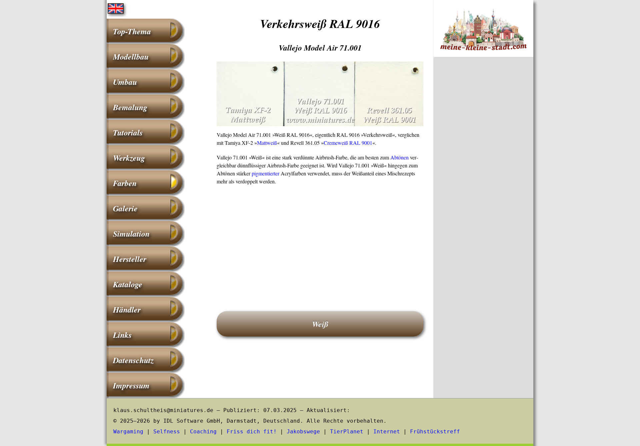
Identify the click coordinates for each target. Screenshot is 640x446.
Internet (386, 431)
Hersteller (129, 259)
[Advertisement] (320, 238)
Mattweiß (267, 142)
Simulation (131, 233)
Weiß (320, 324)
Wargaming (128, 431)
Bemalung (130, 107)
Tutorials (128, 132)
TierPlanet (346, 431)
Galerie (125, 208)
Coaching (203, 431)
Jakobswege (303, 431)
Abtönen (399, 157)
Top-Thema (132, 31)
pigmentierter (265, 173)
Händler (127, 309)
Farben (125, 183)
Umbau (125, 82)
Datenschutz (133, 360)
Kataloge (127, 284)
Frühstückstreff (435, 431)
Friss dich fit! (252, 431)
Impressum (131, 385)
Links (122, 334)
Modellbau (131, 56)
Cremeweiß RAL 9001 (348, 142)
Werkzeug (129, 157)
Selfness (166, 431)
